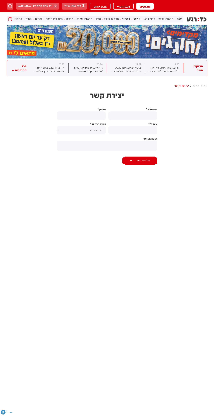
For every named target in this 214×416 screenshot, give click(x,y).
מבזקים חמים (198, 68)
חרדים (69, 19)
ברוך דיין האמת (54, 19)
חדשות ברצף (165, 19)
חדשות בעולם (84, 19)
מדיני (98, 19)
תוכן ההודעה (150, 139)
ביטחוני (126, 19)
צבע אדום (100, 6)
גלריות (38, 19)
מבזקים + (123, 6)
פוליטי (136, 19)
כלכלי (29, 19)
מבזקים (145, 6)
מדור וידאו (149, 19)
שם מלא (151, 109)
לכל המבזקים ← (19, 68)
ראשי (179, 19)
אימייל (152, 124)
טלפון (101, 109)
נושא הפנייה (98, 124)
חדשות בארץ (111, 19)
